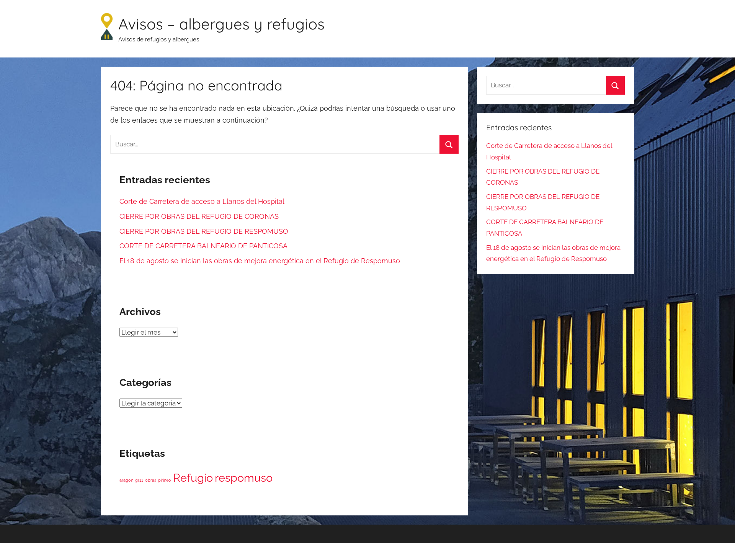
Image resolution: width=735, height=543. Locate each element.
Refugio (193, 477)
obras (150, 480)
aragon (126, 480)
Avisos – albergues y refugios (221, 23)
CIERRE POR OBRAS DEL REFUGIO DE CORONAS (199, 216)
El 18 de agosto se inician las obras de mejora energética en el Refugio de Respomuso (259, 261)
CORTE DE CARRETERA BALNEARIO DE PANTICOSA (203, 246)
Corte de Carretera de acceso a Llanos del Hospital (201, 201)
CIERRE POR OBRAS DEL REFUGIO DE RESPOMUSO (203, 231)
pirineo (164, 480)
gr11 (139, 480)
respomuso (244, 477)
